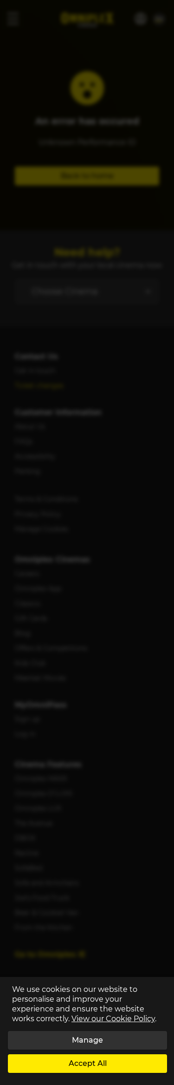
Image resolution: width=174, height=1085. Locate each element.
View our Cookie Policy (113, 1018)
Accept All (88, 1063)
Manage (87, 1040)
